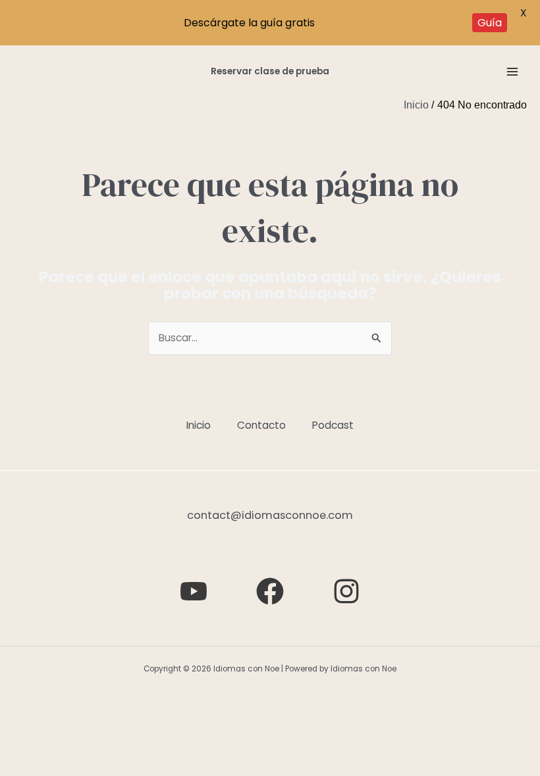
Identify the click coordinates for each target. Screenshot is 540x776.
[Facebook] (270, 591)
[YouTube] (193, 591)
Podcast (333, 425)
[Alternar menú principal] (513, 71)
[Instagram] (346, 591)
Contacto (261, 425)
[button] (270, 72)
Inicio (198, 425)
